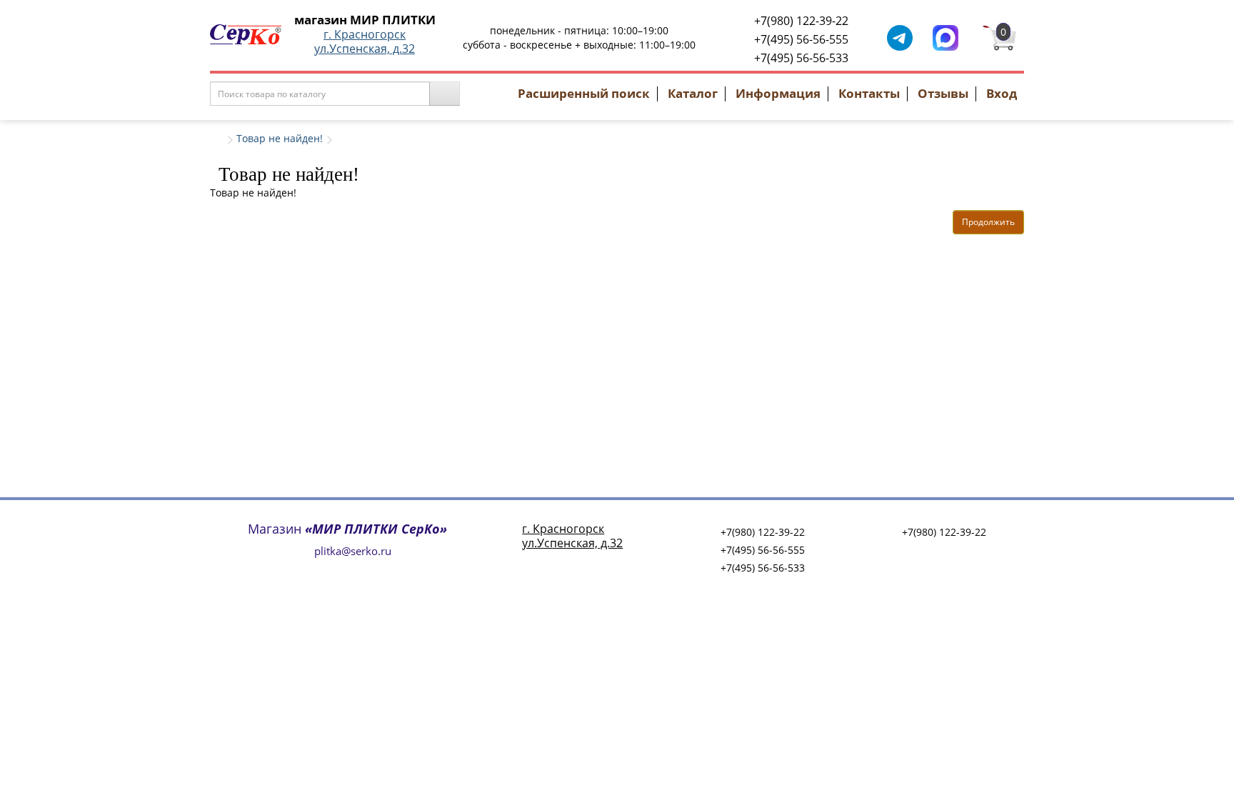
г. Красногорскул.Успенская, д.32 (364, 41)
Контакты (869, 93)
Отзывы (943, 93)
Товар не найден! (279, 138)
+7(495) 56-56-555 (801, 39)
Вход (1001, 93)
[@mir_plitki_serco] (900, 37)
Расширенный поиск (584, 93)
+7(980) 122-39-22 (801, 21)
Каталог (693, 93)
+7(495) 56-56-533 (801, 58)
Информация (778, 93)
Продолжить (988, 222)
